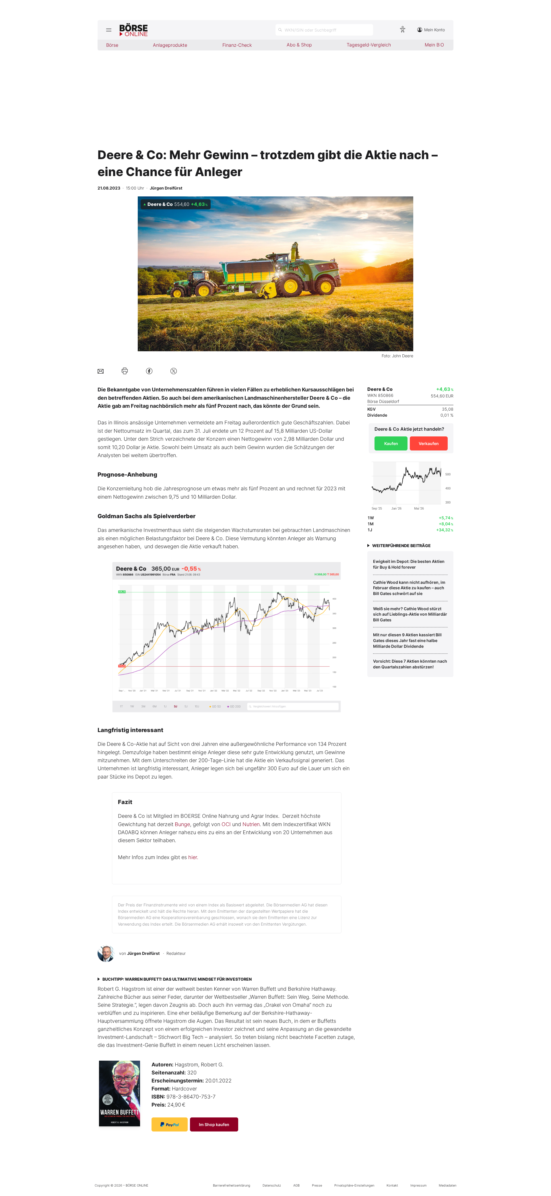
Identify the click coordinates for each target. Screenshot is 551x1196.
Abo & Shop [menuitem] (299, 45)
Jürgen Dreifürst (143, 953)
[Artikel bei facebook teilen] (149, 371)
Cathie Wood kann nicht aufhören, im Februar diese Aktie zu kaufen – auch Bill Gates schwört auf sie (409, 588)
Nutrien (251, 824)
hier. (193, 857)
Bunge (182, 824)
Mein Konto (434, 29)
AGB (296, 1185)
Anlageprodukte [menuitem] (170, 45)
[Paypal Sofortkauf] (170, 1124)
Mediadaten (447, 1185)
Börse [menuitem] (112, 45)
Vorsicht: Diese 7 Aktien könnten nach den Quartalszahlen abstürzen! (410, 664)
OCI (226, 824)
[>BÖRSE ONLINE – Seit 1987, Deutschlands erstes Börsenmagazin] (134, 30)
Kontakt (392, 1185)
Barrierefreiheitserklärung (231, 1185)
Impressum (418, 1185)
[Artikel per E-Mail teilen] (100, 370)
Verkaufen (429, 443)
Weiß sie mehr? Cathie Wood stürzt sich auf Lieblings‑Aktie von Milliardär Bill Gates (410, 614)
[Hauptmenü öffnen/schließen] (109, 30)
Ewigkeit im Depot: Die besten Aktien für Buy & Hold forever (409, 564)
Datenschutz (272, 1185)
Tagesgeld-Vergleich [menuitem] (369, 45)
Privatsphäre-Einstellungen (354, 1185)
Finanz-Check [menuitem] (237, 45)
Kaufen (391, 443)
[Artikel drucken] (124, 371)
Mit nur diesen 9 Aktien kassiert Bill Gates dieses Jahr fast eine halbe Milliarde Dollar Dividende (407, 640)
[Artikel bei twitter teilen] (173, 371)
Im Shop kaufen (214, 1124)
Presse (317, 1185)
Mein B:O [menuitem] (434, 45)
